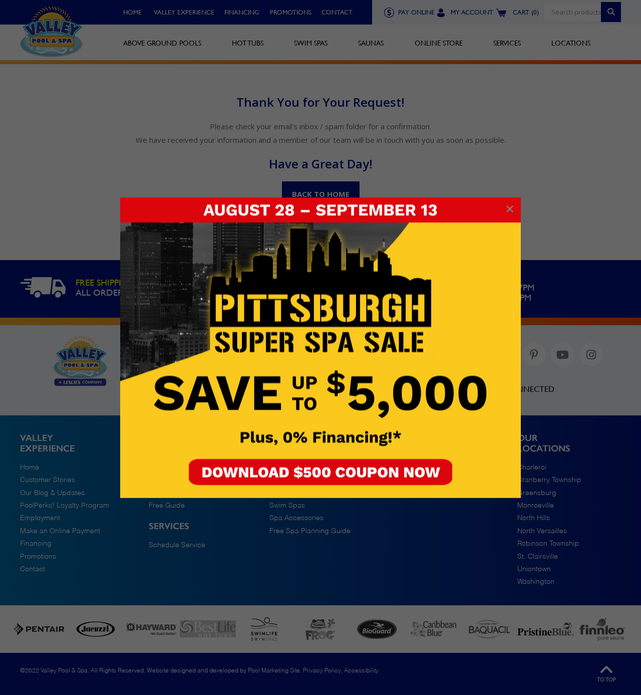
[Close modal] (510, 209)
